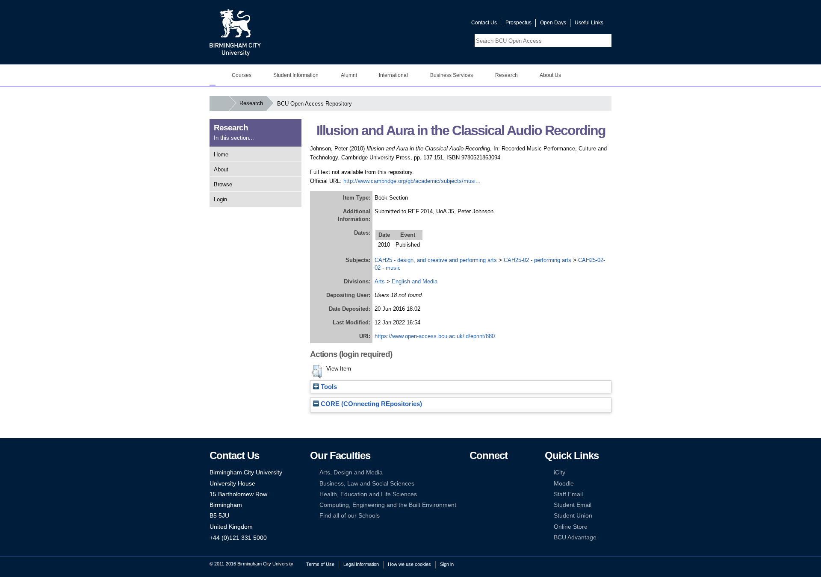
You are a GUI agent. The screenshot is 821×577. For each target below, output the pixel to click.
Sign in (447, 564)
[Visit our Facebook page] (423, 24)
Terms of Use (320, 564)
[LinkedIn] (473, 483)
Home (221, 154)
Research (506, 75)
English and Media (414, 281)
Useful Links (589, 22)
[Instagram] (486, 483)
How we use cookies (409, 564)
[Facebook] (473, 472)
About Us (550, 75)
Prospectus (518, 22)
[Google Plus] (499, 483)
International (393, 75)
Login (220, 199)
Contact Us (484, 22)
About (221, 169)
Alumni (349, 75)
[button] (317, 371)
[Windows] (499, 505)
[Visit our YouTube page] (444, 24)
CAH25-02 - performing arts (537, 260)
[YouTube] (499, 472)
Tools (328, 386)
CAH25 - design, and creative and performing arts (436, 260)
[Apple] (473, 505)
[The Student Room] (499, 494)
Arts (380, 281)
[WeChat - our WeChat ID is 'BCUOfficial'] (486, 494)
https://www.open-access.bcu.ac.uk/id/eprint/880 (435, 336)
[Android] (486, 505)
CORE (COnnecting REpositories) (370, 403)
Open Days (553, 22)
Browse (223, 184)
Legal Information (361, 564)
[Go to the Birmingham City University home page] (235, 32)
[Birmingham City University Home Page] (213, 75)
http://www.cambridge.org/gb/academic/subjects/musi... (412, 181)
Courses (241, 75)
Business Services (451, 75)
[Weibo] (473, 494)
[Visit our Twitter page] (434, 24)
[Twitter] (486, 472)
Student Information (296, 75)
